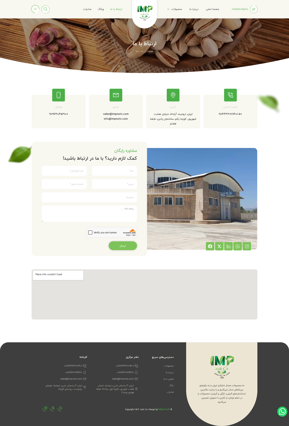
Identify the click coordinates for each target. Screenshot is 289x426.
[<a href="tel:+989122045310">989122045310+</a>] (253, 9)
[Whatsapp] (59, 409)
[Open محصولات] (168, 9)
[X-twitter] (219, 246)
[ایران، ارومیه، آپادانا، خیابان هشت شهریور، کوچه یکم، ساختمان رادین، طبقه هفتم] (173, 95)
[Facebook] (210, 246)
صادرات (87, 9)
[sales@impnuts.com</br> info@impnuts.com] (116, 95)
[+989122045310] (58, 95)
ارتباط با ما (116, 9)
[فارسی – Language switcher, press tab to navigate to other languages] (35, 9)
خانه (151, 51)
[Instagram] (44, 409)
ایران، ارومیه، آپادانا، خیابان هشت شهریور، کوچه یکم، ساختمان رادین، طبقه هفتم (173, 119)
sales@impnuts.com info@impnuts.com (116, 116)
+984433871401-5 (230, 114)
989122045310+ (240, 9)
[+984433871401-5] (230, 95)
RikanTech (164, 409)
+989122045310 (58, 114)
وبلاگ (101, 9)
